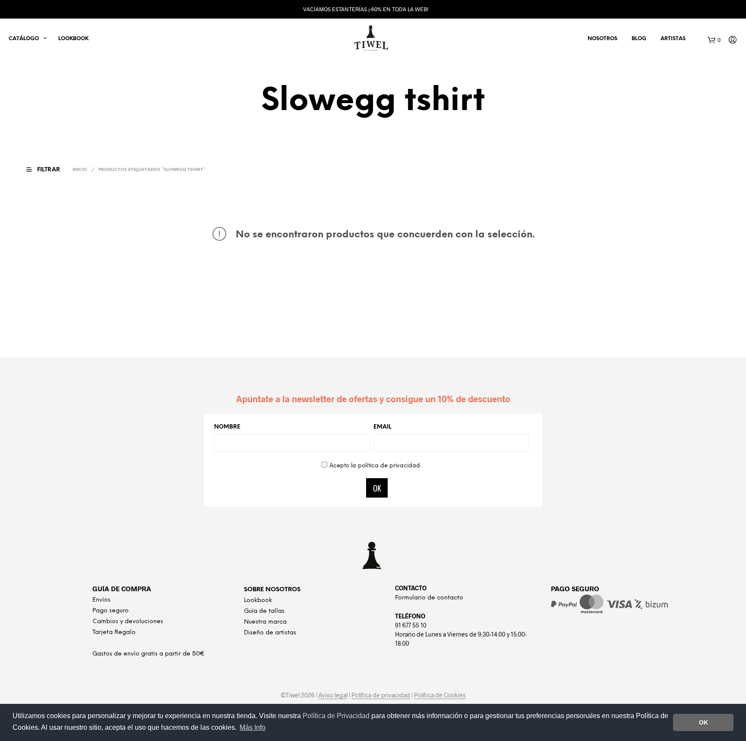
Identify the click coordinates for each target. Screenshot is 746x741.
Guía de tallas (264, 611)
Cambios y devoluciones (127, 621)
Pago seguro (110, 611)
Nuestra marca (265, 622)
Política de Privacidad (337, 715)
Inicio (80, 169)
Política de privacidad (380, 695)
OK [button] (703, 722)
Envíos (101, 600)
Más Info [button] (253, 727)
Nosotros (602, 38)
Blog (639, 38)
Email (382, 427)
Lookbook (73, 38)
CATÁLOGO (24, 38)
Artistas (673, 38)
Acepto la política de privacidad (374, 466)
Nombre (227, 427)
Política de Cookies (440, 695)
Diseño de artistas (270, 633)
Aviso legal (333, 695)
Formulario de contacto (429, 598)
